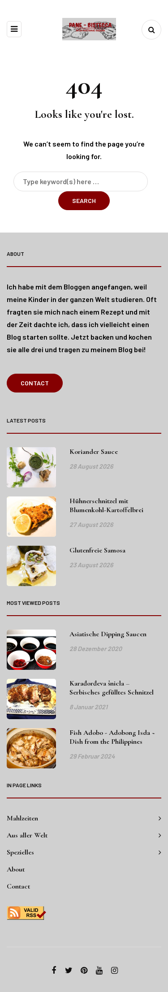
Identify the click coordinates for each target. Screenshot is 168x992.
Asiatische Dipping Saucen (107, 634)
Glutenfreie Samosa (97, 550)
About (16, 869)
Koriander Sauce (93, 451)
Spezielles (20, 852)
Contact (35, 383)
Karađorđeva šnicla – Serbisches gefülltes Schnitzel (111, 688)
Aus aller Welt (27, 835)
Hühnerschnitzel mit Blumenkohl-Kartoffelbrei (106, 505)
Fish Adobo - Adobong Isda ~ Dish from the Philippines (112, 737)
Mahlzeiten (22, 818)
